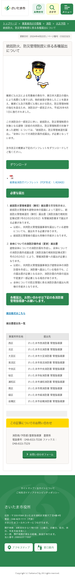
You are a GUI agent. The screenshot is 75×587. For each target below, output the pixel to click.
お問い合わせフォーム (41, 454)
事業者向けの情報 (31, 23)
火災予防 (61, 23)
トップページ (10, 23)
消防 (48, 23)
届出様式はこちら (15, 313)
